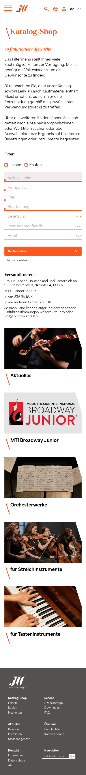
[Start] (17, 686)
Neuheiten (15, 712)
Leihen (15, 164)
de (72, 8)
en (79, 8)
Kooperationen (54, 734)
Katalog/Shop (34, 31)
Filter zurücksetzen (16, 260)
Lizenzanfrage (53, 702)
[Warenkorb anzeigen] (55, 9)
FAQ (47, 712)
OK (72, 756)
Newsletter (51, 750)
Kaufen (35, 164)
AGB (11, 765)
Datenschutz (16, 760)
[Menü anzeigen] (8, 9)
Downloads (52, 707)
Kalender (14, 729)
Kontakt (13, 750)
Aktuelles (14, 724)
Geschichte (52, 729)
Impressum (15, 755)
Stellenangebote (19, 739)
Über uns (50, 724)
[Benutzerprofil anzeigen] (64, 9)
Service (49, 698)
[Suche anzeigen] (46, 9)
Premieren (15, 734)
